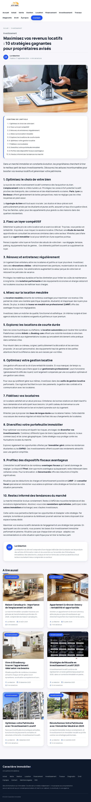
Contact (36, 18)
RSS (36, 780)
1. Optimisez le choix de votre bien (21, 124)
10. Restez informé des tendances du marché (26, 154)
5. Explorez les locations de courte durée (24, 137)
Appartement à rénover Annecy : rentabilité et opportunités (66, 606)
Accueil (6, 12)
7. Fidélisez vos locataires (18, 144)
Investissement (65, 12)
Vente (21, 12)
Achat (13, 12)
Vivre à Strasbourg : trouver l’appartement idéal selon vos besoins (17, 665)
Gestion (29, 12)
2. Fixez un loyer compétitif (19, 127)
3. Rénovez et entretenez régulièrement (24, 130)
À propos (25, 18)
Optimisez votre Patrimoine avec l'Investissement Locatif (20, 724)
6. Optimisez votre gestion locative (22, 141)
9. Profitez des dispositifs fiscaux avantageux (26, 151)
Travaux (78, 12)
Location (39, 12)
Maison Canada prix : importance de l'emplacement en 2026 (22, 606)
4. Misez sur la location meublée (21, 134)
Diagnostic (7, 18)
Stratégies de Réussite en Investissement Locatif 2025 (64, 664)
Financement (51, 12)
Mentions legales (26, 780)
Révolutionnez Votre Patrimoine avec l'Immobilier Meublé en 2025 (67, 724)
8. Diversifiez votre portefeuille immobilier (24, 147)
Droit (16, 18)
